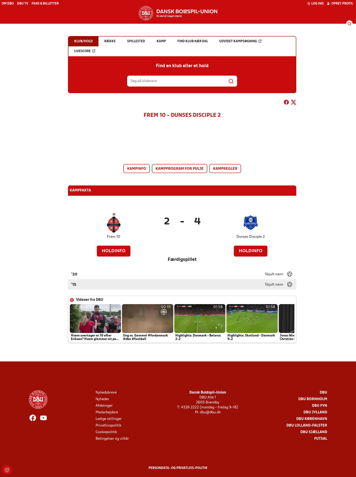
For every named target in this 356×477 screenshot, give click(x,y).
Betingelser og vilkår (112, 439)
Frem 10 (113, 237)
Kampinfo (136, 169)
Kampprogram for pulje (180, 169)
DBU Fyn (319, 406)
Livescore (82, 51)
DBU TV (22, 3)
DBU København (311, 419)
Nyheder (102, 399)
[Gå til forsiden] (178, 13)
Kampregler (225, 169)
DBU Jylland (315, 412)
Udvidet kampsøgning (238, 41)
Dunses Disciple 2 (251, 237)
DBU (323, 392)
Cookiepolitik (106, 432)
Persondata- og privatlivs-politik (178, 468)
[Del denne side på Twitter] (293, 103)
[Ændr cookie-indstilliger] (7, 470)
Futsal (320, 439)
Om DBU (8, 3)
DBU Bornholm (312, 399)
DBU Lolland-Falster (306, 425)
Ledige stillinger (109, 419)
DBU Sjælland (313, 432)
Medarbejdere (107, 412)
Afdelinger (104, 406)
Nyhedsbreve (106, 392)
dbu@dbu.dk (210, 412)
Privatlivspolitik (108, 425)
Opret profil (342, 3)
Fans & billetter (45, 3)
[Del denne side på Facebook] (286, 103)
